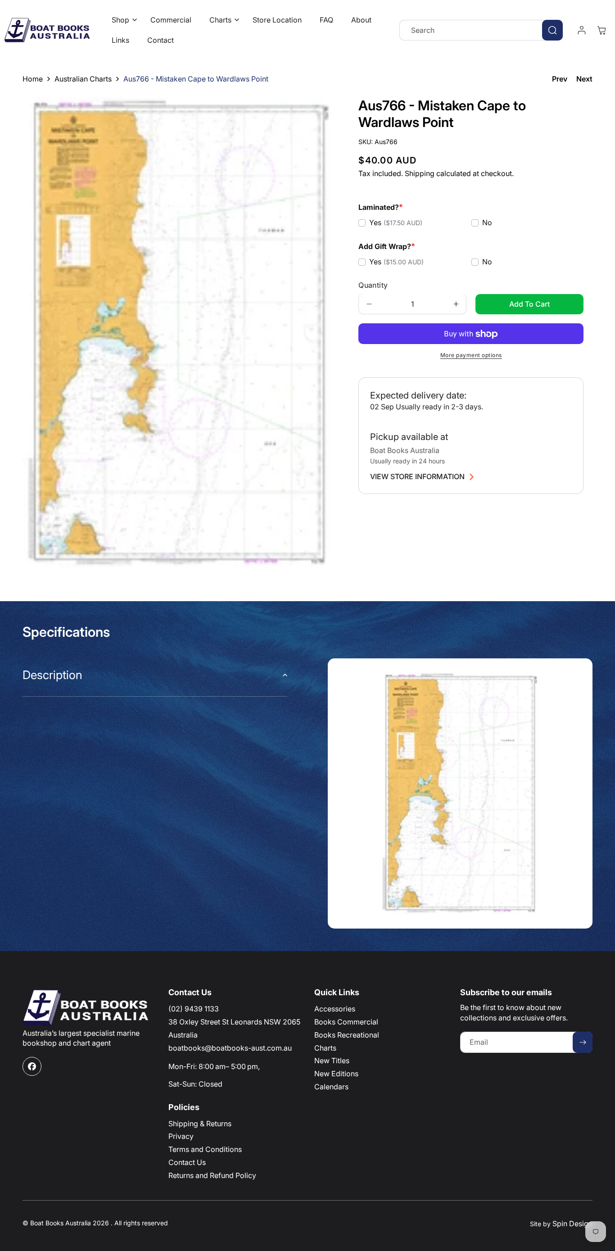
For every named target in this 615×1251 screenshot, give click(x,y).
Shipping (419, 173)
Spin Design (572, 1223)
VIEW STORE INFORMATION (417, 477)
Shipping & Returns (199, 1123)
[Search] (552, 30)
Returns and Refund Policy (212, 1175)
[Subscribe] (582, 1042)
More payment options (471, 355)
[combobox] (481, 30)
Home (33, 78)
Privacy (181, 1136)
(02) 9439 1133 (193, 1008)
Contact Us (187, 1162)
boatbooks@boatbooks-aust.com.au (230, 1047)
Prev (559, 78)
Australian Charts (83, 78)
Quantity (373, 285)
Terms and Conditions (205, 1149)
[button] (122, 20)
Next (584, 78)
